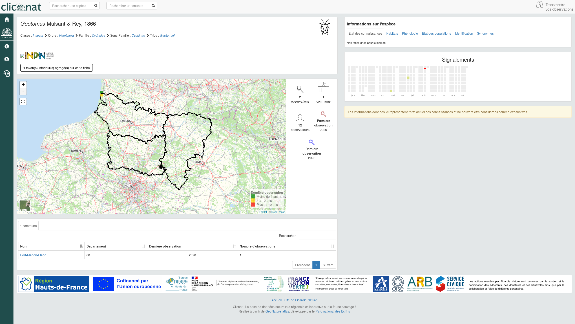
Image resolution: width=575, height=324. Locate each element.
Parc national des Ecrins (333, 311)
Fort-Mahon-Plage (33, 255)
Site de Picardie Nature (300, 300)
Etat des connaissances (365, 33)
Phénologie (410, 33)
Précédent (302, 265)
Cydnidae (98, 35)
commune (28, 225)
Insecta (38, 35)
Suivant (328, 265)
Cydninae (138, 35)
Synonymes (485, 33)
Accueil (277, 300)
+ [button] (23, 85)
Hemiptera (66, 35)
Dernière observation (165, 246)
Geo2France (278, 212)
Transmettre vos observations (559, 7)
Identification (464, 33)
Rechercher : (288, 235)
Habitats (392, 33)
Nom (23, 246)
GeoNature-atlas (277, 311)
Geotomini (167, 35)
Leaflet (263, 212)
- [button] (23, 91)
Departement (96, 246)
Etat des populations (436, 33)
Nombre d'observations (257, 246)
